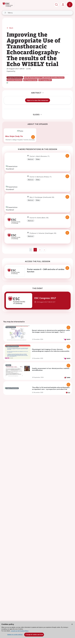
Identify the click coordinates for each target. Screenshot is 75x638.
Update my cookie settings (15, 634)
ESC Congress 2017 (45, 298)
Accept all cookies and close (34, 634)
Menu (10, 12)
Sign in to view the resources (37, 100)
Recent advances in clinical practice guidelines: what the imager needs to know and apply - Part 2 (51, 331)
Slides (38, 159)
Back (11, 28)
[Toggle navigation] (69, 4)
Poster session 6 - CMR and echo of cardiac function (45, 270)
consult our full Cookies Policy (19, 631)
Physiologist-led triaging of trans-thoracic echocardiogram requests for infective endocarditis (50, 350)
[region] (37, 629)
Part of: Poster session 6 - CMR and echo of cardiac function (44, 77)
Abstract (30, 159)
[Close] (72, 624)
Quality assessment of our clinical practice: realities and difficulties (50, 369)
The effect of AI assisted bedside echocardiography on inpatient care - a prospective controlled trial (51, 388)
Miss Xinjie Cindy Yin (14, 136)
